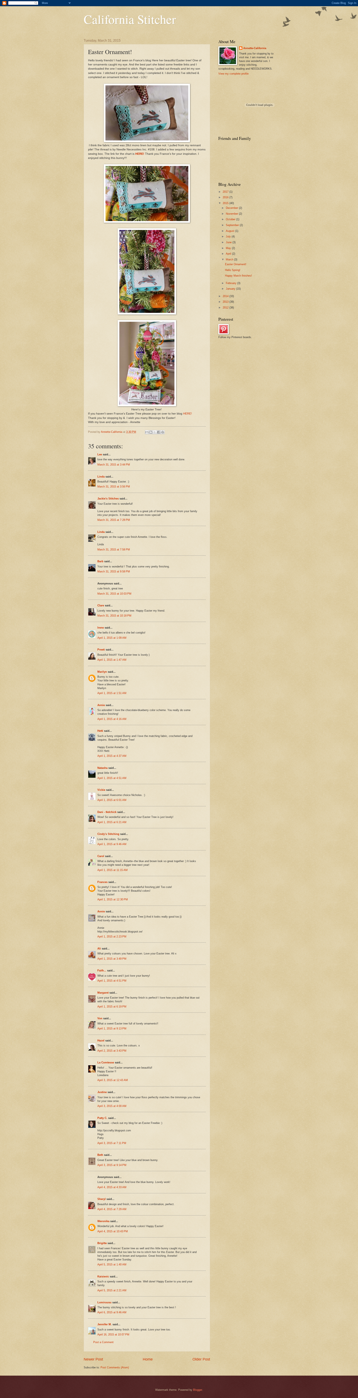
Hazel (100, 1040)
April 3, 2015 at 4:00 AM (111, 1106)
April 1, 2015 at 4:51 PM (111, 980)
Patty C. (102, 1118)
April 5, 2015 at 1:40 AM (111, 1264)
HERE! (139, 153)
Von (99, 1018)
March (230, 259)
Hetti (100, 730)
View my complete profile (233, 73)
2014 (226, 296)
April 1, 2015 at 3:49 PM (111, 958)
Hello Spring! (232, 270)
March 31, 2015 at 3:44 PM (113, 464)
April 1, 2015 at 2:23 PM (111, 936)
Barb (100, 561)
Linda (101, 476)
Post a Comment (103, 1342)
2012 (226, 307)
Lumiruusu (104, 1302)
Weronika (103, 1221)
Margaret (103, 992)
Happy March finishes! (238, 275)
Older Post (201, 1359)
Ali (99, 948)
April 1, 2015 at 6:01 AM (111, 800)
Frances (102, 882)
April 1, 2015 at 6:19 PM (111, 1006)
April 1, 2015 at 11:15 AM (112, 870)
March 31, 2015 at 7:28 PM (113, 519)
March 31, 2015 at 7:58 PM (113, 549)
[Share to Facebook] (159, 432)
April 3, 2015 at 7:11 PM (111, 1143)
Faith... (101, 970)
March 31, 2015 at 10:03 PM (114, 593)
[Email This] (147, 432)
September (233, 225)
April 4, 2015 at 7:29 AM (111, 1209)
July (229, 236)
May (229, 248)
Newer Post (93, 1359)
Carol (100, 856)
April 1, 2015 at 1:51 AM (111, 693)
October (231, 219)
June (229, 242)
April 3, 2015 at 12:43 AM (112, 1080)
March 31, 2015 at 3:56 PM (113, 486)
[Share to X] (155, 432)
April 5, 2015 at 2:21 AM (111, 1290)
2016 (226, 197)
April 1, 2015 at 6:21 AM (111, 822)
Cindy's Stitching (108, 834)
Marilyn (102, 671)
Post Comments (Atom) (114, 1367)
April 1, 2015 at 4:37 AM (111, 755)
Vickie (101, 789)
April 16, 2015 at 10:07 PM (113, 1334)
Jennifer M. (104, 1324)
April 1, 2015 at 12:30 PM (112, 899)
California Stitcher (130, 19)
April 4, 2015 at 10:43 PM (112, 1231)
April (229, 253)
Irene (100, 627)
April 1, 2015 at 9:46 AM (111, 844)
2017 (226, 191)
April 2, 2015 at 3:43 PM (111, 1050)
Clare (100, 605)
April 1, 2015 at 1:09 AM (111, 637)
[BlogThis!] (151, 432)
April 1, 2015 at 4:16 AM (111, 719)
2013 (226, 301)
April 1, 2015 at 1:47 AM (111, 659)
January (231, 288)
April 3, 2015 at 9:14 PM (111, 1165)
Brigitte (102, 1243)
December (232, 207)
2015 (226, 203)
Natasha (102, 767)
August (230, 230)
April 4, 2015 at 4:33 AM (111, 1187)
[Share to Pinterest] (163, 432)
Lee (99, 454)
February (231, 283)
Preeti (101, 649)
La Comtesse (105, 1062)
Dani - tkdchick (106, 812)
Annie (101, 705)
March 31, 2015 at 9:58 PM (113, 571)
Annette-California (254, 48)
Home (148, 1359)
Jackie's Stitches (108, 498)
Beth (100, 1154)
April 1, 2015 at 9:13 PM (111, 1028)
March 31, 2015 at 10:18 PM (114, 615)
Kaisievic (103, 1276)
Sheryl (101, 1199)
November (232, 213)
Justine (102, 1092)
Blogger (197, 1389)
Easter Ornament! (235, 264)
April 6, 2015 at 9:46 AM (111, 1312)
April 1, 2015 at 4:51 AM (111, 778)
